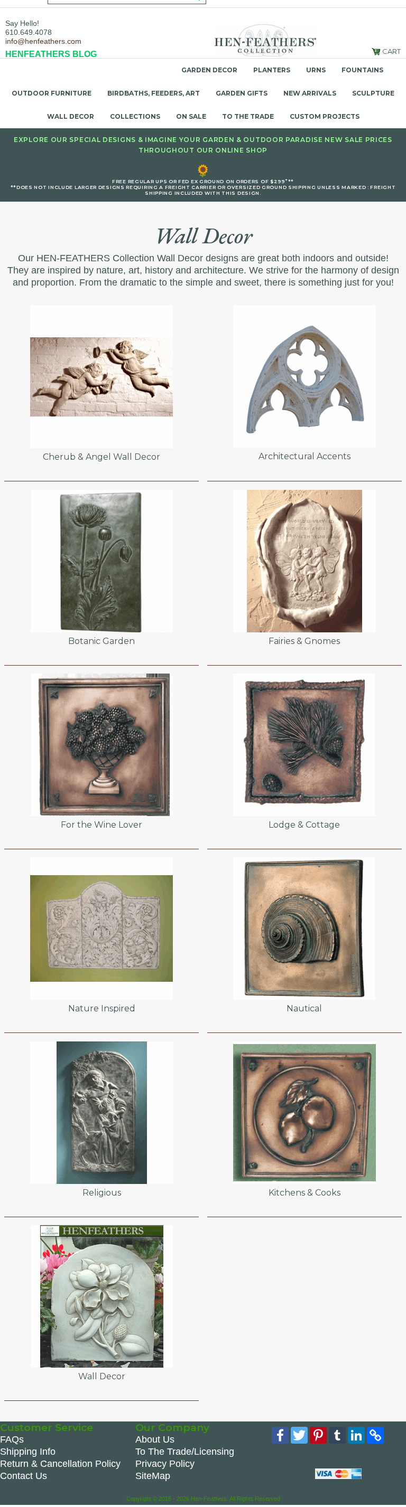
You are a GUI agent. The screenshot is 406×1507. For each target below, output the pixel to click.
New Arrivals (309, 93)
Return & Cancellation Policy (60, 1463)
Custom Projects (324, 116)
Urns (316, 70)
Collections (135, 116)
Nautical (304, 1008)
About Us (154, 1439)
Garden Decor (209, 70)
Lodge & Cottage (304, 825)
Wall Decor (70, 116)
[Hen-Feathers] (265, 39)
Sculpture (373, 93)
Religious (101, 1193)
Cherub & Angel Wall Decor (101, 457)
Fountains (362, 70)
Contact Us (23, 1476)
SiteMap (152, 1476)
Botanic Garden (101, 641)
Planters (271, 70)
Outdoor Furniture (51, 93)
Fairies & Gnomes (304, 641)
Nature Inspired (101, 1008)
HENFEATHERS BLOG (51, 54)
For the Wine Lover (101, 825)
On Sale (191, 116)
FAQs (12, 1439)
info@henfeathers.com (43, 41)
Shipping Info (28, 1451)
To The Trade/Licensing (184, 1451)
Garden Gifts (241, 93)
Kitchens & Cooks (304, 1193)
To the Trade (248, 116)
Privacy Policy (165, 1463)
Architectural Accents (304, 456)
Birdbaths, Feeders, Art (153, 93)
